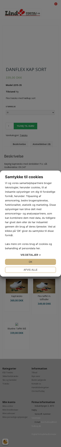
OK (30, 261)
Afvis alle (31, 269)
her (38, 248)
